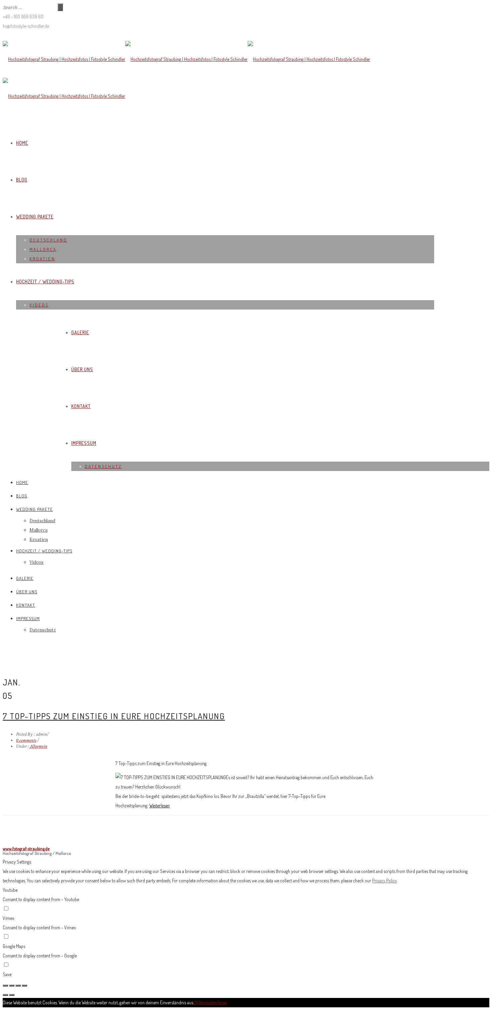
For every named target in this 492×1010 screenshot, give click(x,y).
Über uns (82, 369)
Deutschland (48, 240)
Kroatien (42, 258)
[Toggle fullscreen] (18, 986)
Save (7, 974)
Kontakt (81, 406)
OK (196, 1002)
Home (22, 143)
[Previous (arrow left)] (5, 995)
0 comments (26, 740)
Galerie (80, 332)
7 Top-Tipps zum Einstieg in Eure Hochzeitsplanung (114, 716)
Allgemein (38, 746)
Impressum (83, 443)
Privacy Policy (384, 880)
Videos (39, 305)
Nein (203, 1002)
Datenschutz (103, 466)
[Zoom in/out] (24, 986)
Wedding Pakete (35, 216)
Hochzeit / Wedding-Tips (45, 281)
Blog (21, 180)
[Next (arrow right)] (11, 995)
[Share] (11, 986)
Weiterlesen (159, 805)
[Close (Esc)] (5, 986)
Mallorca (43, 249)
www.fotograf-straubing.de (26, 848)
